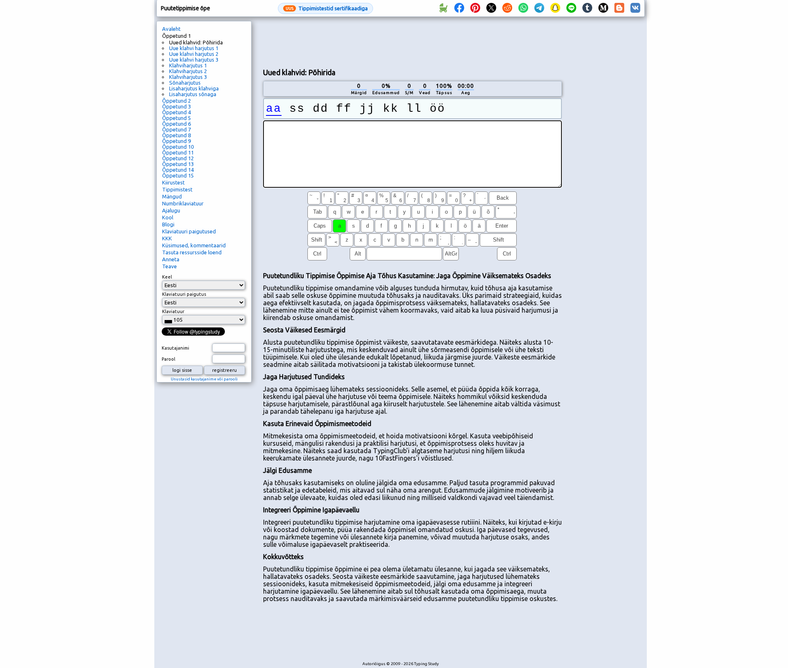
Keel (167, 276)
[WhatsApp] (523, 8)
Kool (167, 217)
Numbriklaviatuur (183, 203)
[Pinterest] (475, 8)
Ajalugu (171, 210)
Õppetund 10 (178, 147)
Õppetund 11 (178, 152)
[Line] (571, 8)
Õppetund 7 (176, 129)
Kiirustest (173, 182)
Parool (168, 359)
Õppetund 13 (178, 164)
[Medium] (603, 8)
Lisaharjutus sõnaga (192, 94)
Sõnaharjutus (185, 82)
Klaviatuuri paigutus (184, 294)
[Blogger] (619, 8)
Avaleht (171, 29)
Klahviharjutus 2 (188, 71)
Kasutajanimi (175, 348)
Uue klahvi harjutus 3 (193, 59)
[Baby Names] (443, 8)
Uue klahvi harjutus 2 (193, 54)
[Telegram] (539, 8)
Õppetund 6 (176, 124)
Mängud (172, 196)
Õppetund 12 (178, 158)
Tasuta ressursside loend (192, 252)
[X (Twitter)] (491, 8)
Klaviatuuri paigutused (189, 231)
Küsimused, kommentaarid (194, 245)
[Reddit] (507, 8)
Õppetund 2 (176, 101)
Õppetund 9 (176, 141)
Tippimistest (177, 189)
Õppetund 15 (178, 175)
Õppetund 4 (176, 112)
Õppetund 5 (176, 118)
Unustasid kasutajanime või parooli (204, 379)
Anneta (170, 259)
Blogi (168, 224)
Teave (169, 266)
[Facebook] (459, 8)
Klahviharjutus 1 (188, 65)
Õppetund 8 (176, 135)
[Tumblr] (587, 8)
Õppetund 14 (178, 170)
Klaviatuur (173, 311)
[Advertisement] (412, 41)
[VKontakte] (635, 8)
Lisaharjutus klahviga (194, 88)
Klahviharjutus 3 (188, 77)
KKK (167, 238)
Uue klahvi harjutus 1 (193, 48)
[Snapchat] (555, 8)
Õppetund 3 (176, 106)
